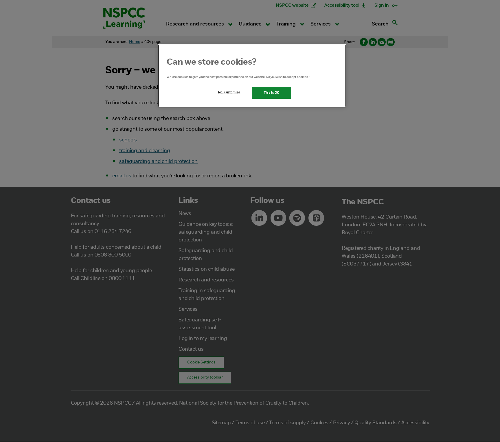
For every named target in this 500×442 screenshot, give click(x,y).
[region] (252, 76)
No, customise (229, 92)
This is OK (271, 92)
